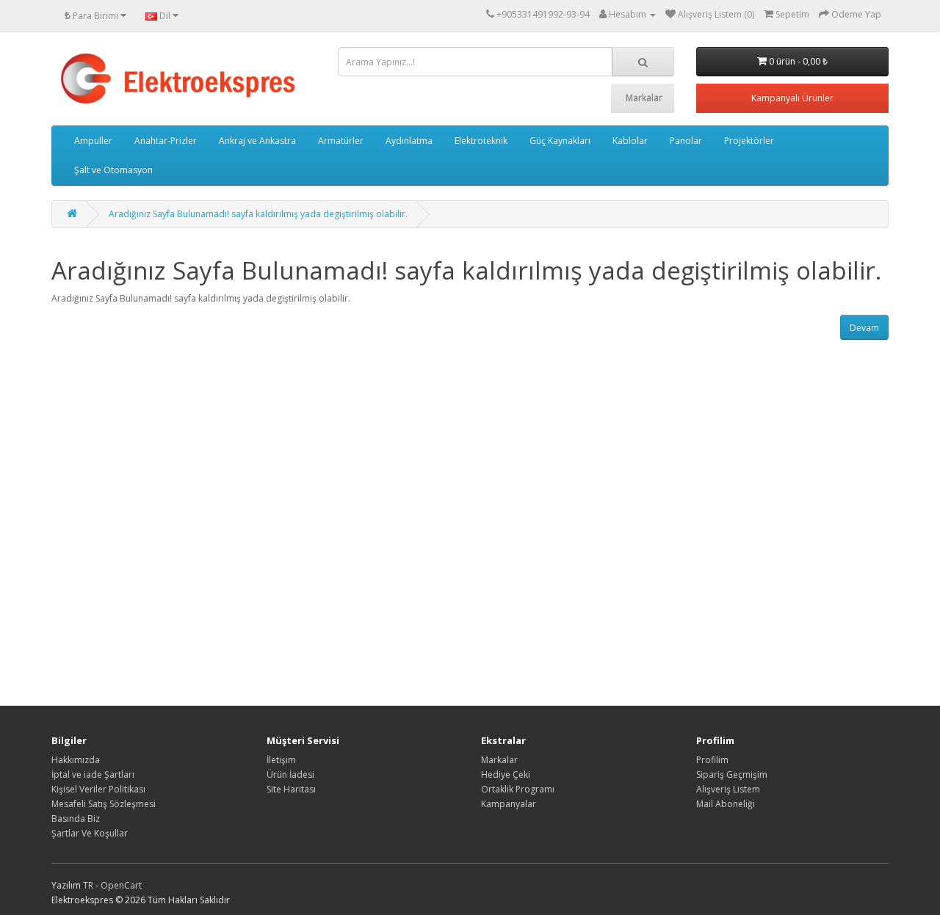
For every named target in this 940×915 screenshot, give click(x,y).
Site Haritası (291, 789)
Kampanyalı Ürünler (792, 98)
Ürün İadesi (290, 774)
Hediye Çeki (505, 774)
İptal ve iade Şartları (92, 774)
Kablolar (630, 140)
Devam (864, 327)
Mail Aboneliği (725, 804)
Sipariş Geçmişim (731, 774)
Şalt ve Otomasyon (113, 170)
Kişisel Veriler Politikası (98, 789)
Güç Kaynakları (559, 140)
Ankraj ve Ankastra (257, 140)
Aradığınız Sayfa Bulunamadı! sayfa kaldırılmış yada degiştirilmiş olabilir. (258, 214)
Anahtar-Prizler (165, 140)
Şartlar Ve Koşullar (89, 833)
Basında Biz (75, 818)
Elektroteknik (481, 140)
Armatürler (341, 140)
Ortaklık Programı (517, 789)
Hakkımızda (75, 760)
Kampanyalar (508, 804)
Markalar (644, 98)
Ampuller (93, 140)
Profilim (712, 760)
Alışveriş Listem (728, 789)
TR (89, 885)
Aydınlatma (409, 140)
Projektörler (749, 140)
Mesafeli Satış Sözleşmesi (103, 804)
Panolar (686, 140)
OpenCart (121, 885)
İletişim (281, 760)
